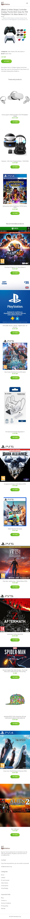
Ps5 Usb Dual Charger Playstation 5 (15, 431)
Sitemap (3, 908)
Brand (2, 875)
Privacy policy (4, 906)
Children (3, 877)
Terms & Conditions (6, 903)
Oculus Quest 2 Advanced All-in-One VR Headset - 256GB (15, 115)
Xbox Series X (21, 51)
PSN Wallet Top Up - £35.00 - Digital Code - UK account (15, 326)
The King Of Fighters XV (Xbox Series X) (15, 267)
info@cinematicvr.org (6, 866)
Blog (2, 897)
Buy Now (6, 61)
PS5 (16, 51)
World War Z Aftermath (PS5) (15, 634)
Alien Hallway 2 (15, 829)
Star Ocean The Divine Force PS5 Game (15, 372)
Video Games (11, 51)
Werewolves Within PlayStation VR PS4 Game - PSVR (15, 206)
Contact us (4, 900)
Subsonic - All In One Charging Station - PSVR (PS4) (15, 161)
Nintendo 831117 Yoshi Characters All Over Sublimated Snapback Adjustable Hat (15, 717)
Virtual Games (4, 885)
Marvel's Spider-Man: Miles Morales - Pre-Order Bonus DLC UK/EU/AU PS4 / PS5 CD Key (15, 670)
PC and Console (5, 880)
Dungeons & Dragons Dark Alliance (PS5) (15, 484)
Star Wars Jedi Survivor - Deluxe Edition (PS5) (15, 581)
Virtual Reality (4, 888)
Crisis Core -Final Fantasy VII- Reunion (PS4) (15, 771)
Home (2, 16)
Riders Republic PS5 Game (15, 529)
